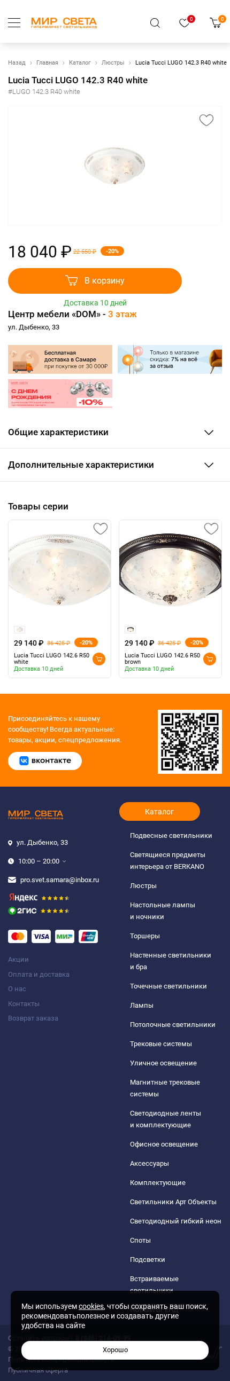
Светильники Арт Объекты (173, 1202)
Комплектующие (158, 1183)
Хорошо (115, 1350)
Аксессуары (149, 1163)
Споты (140, 1240)
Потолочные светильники (173, 1025)
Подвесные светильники (171, 835)
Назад (17, 62)
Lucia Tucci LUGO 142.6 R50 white (51, 659)
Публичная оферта (38, 1370)
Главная (47, 62)
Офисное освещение (164, 1144)
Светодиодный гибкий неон (175, 1221)
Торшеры (145, 936)
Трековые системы (161, 1044)
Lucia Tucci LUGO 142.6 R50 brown (162, 659)
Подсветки (147, 1260)
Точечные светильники (168, 986)
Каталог (80, 62)
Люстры (113, 62)
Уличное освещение (163, 1063)
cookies (91, 1306)
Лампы (142, 1005)
